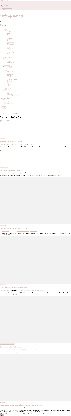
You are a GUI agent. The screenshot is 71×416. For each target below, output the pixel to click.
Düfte (8, 83)
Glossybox (9, 40)
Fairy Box (9, 37)
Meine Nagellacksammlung (13, 95)
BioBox (8, 33)
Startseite (4, 28)
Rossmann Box (10, 48)
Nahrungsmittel (10, 62)
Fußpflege (9, 76)
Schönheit (6, 80)
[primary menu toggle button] (0, 24)
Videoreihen (7, 92)
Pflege (5, 70)
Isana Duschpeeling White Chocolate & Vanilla (15, 228)
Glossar (4, 107)
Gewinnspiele (10, 67)
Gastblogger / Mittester (10, 101)
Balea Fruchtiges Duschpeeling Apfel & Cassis (14, 288)
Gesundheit (9, 60)
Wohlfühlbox (10, 51)
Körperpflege (10, 74)
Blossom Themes (35, 413)
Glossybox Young (11, 42)
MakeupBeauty (5, 144)
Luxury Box (9, 46)
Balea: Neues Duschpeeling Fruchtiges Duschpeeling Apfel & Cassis (21, 405)
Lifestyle (9, 61)
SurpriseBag (9, 54)
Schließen (2, 25)
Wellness (9, 63)
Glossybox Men (10, 43)
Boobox (8, 53)
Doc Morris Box (10, 44)
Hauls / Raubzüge (11, 93)
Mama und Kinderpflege (12, 79)
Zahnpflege (9, 78)
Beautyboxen (7, 30)
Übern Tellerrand (8, 90)
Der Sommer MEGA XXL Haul (10, 170)
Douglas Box (10, 35)
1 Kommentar (31, 144)
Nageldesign (10, 86)
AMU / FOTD (9, 81)
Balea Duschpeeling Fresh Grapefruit (12, 347)
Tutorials (6, 89)
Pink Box (9, 47)
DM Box (8, 34)
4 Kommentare (29, 173)
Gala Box (9, 39)
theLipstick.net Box (11, 56)
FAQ (3, 6)
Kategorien (4, 29)
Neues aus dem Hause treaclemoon (11, 142)
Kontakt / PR (5, 110)
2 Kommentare (33, 231)
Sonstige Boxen (10, 52)
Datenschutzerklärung (7, 8)
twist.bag (9, 49)
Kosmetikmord (10, 94)
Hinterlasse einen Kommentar (37, 290)
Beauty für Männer (8, 88)
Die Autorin (5, 5)
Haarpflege (9, 72)
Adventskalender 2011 (12, 69)
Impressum (4, 9)
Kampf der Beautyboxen (12, 31)
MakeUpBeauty (8, 66)
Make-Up (9, 84)
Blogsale (4, 106)
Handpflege (9, 75)
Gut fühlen (6, 58)
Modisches (9, 85)
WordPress (49, 413)
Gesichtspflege (10, 71)
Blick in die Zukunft (9, 57)
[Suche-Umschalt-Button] (0, 112)
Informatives (7, 65)
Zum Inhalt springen (5, 0)
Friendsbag (9, 38)
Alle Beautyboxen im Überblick (9, 97)
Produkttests (5, 108)
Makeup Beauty (11, 15)
